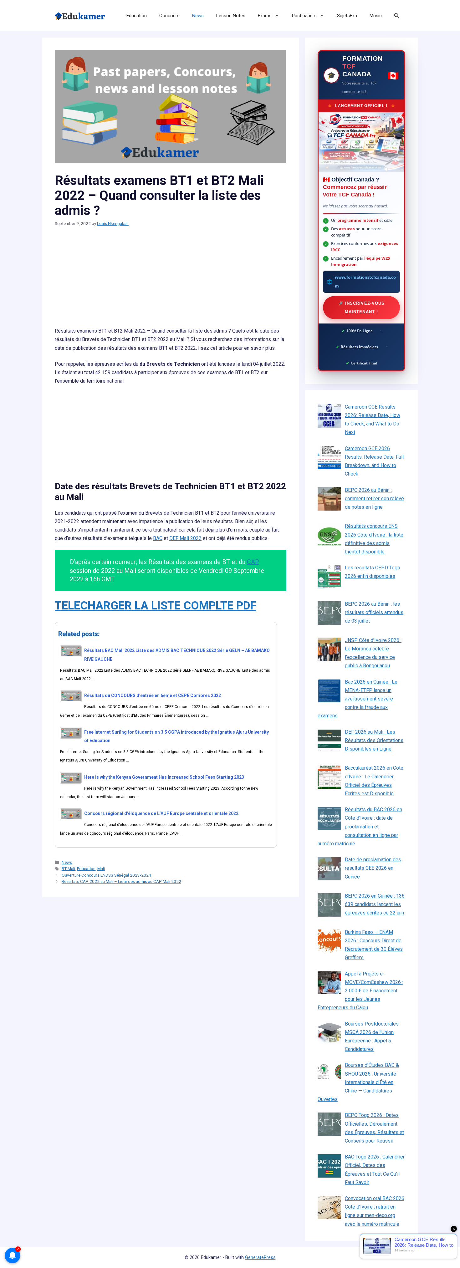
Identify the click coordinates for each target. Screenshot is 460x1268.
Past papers (304, 15)
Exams (265, 15)
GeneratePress (260, 1257)
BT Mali (68, 868)
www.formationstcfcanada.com (365, 281)
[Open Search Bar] (396, 15)
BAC (157, 538)
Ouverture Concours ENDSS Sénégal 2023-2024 (106, 875)
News (198, 15)
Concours (169, 15)
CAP (253, 562)
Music (376, 15)
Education (136, 15)
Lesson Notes (230, 15)
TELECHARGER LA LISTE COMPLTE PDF (155, 605)
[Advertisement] (170, 280)
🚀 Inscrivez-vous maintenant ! (361, 307)
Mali (101, 868)
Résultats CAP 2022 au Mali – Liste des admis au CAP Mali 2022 (121, 881)
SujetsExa (347, 15)
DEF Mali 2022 (185, 538)
